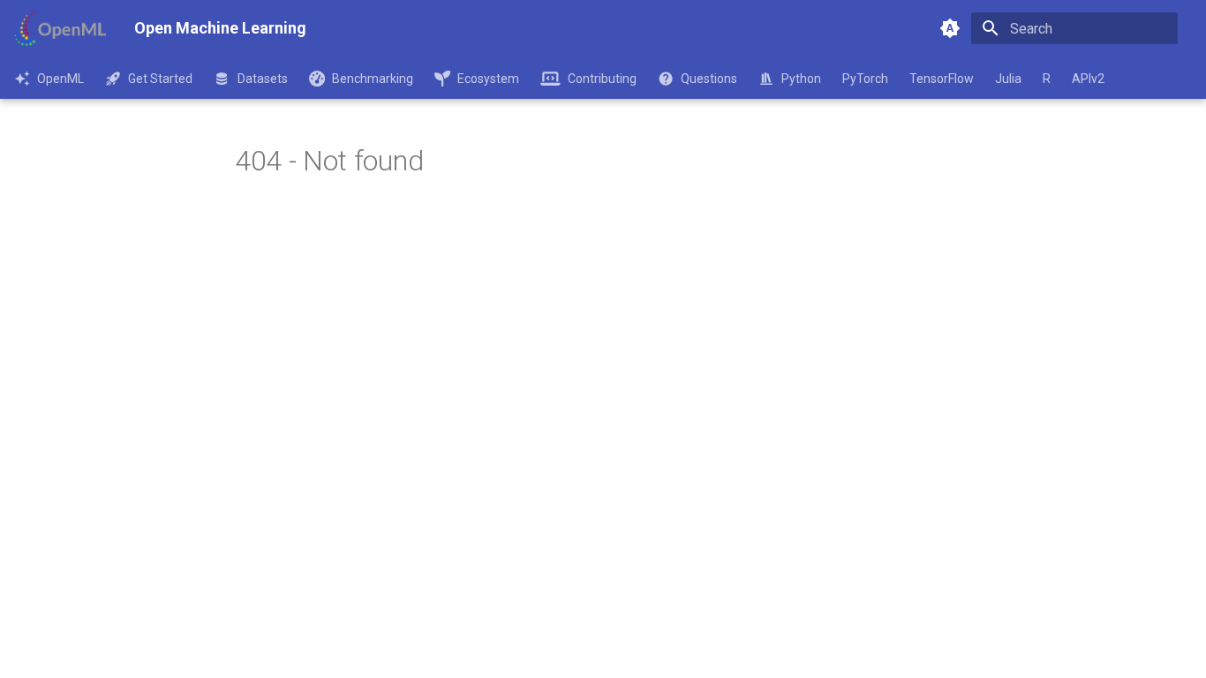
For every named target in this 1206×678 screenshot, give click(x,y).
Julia (1008, 79)
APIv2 (1088, 79)
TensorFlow (941, 79)
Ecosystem (488, 79)
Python (801, 79)
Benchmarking (372, 79)
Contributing (602, 79)
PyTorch (865, 79)
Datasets (262, 79)
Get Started (160, 79)
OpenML (60, 79)
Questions (709, 79)
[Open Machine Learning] (60, 28)
